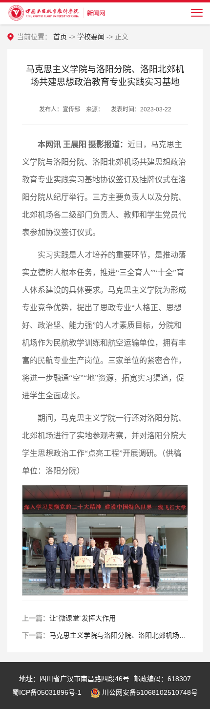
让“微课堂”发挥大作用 (82, 618)
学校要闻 (91, 37)
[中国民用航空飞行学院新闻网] (56, 12)
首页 (60, 37)
